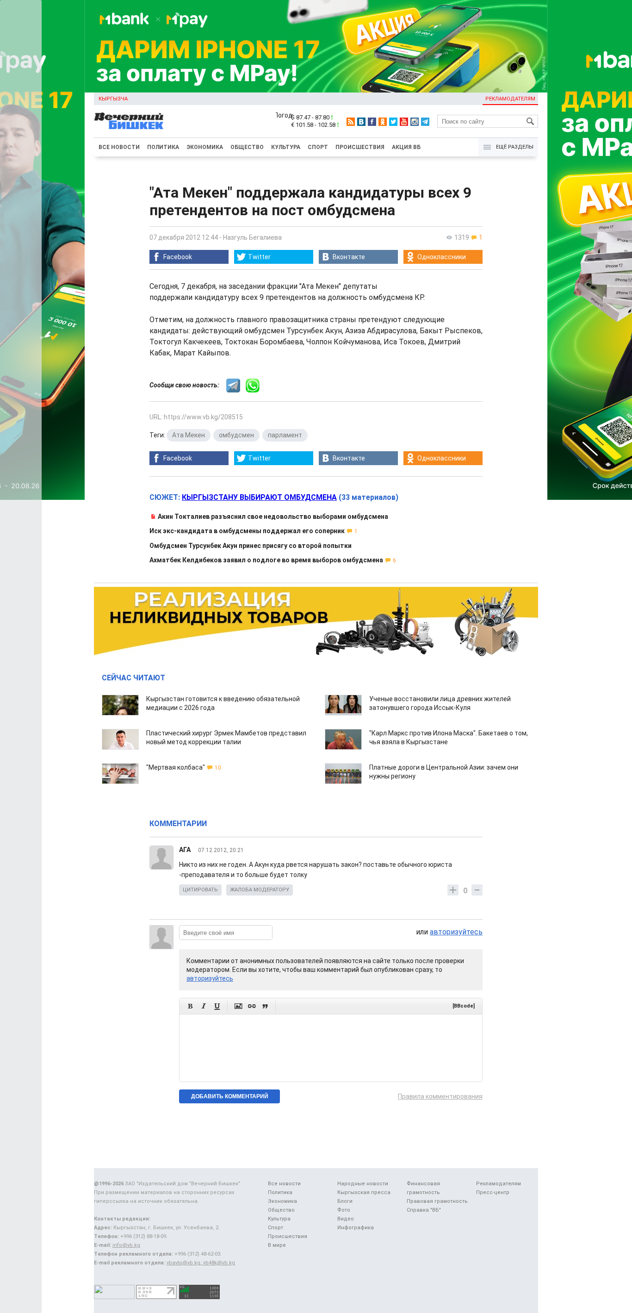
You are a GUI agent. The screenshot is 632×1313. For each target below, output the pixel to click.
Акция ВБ (406, 147)
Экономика (204, 147)
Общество (247, 147)
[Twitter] (393, 122)
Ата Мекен (188, 435)
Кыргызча (113, 99)
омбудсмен (236, 435)
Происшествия (359, 147)
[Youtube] (404, 122)
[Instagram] (414, 122)
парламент (285, 435)
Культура (285, 147)
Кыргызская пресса (363, 1192)
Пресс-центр (492, 1192)
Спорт (318, 147)
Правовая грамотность (437, 1201)
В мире (277, 1245)
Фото (343, 1210)
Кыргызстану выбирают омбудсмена (259, 497)
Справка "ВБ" (424, 1210)
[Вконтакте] (361, 122)
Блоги (345, 1201)
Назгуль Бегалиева (252, 237)
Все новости (119, 147)
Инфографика (355, 1228)
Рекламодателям (510, 99)
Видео (345, 1219)
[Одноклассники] (382, 122)
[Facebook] (372, 122)
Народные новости (362, 1184)
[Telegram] (425, 122)
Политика (163, 147)
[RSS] (351, 122)
